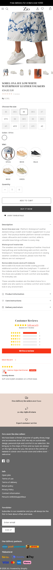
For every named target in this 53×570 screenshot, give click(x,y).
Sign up (8, 530)
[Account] (37, 8)
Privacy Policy (8, 489)
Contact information (11, 493)
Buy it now (26, 209)
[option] (26, 39)
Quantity (6, 184)
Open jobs (6, 475)
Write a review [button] (26, 350)
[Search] (8, 8)
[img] (7, 366)
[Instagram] (8, 460)
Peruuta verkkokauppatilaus (14, 497)
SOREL (7, 98)
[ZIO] (26, 8)
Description (7, 224)
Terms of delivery (9, 482)
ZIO (8, 568)
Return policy (7, 486)
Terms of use (7, 478)
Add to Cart (26, 200)
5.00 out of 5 (32, 325)
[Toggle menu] (2, 8)
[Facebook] (3, 460)
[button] (16, 333)
